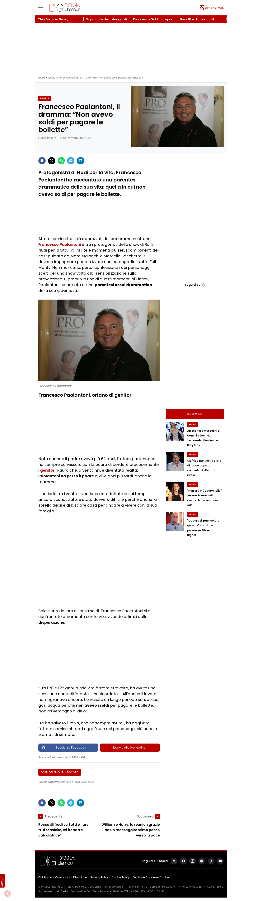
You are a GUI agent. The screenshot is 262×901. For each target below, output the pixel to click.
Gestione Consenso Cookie (151, 877)
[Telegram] (70, 160)
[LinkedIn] (80, 160)
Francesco (49, 244)
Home (41, 77)
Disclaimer (80, 877)
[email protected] (114, 886)
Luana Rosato (47, 138)
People (51, 77)
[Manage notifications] (7, 893)
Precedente (53, 816)
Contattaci (62, 877)
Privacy (2, 882)
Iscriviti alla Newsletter (130, 747)
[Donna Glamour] (65, 7)
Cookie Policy (120, 877)
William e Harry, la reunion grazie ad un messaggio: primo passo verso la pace (130, 830)
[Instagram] (192, 861)
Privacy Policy (100, 877)
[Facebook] (42, 160)
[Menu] (43, 7)
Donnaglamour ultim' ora (59, 772)
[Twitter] (51, 160)
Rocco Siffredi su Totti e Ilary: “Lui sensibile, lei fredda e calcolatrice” (63, 830)
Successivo (145, 816)
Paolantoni (71, 244)
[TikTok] (211, 861)
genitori (47, 470)
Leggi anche (194, 414)
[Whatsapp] (61, 160)
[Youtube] (220, 861)
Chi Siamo (45, 877)
